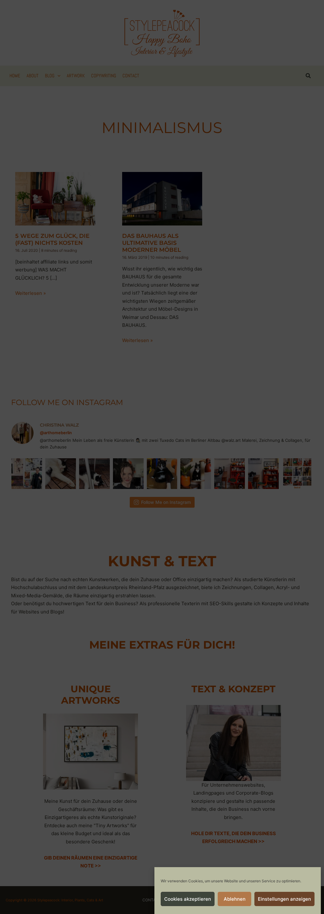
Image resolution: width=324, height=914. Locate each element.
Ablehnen (235, 899)
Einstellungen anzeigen (284, 899)
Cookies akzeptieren (187, 899)
